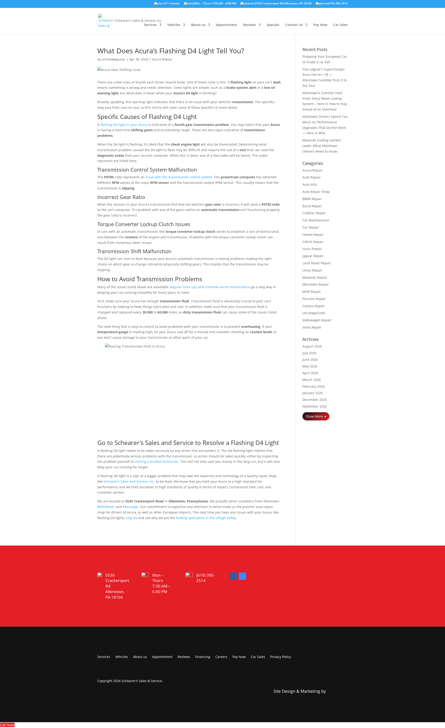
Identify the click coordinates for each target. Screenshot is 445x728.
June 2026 (310, 359)
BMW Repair (312, 199)
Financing (202, 657)
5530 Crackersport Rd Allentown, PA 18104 (283, 3)
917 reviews (171, 3)
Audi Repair (311, 177)
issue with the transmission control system (179, 177)
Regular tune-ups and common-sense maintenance (210, 287)
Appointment (226, 25)
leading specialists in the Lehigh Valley (206, 518)
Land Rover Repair (316, 263)
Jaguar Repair (313, 256)
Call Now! (7, 725)
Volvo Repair (312, 327)
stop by (131, 518)
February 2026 (313, 386)
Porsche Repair (314, 299)
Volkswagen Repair (317, 320)
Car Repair (310, 227)
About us (198, 25)
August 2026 (312, 346)
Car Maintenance (315, 220)
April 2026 (310, 373)
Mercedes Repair (315, 284)
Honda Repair (313, 234)
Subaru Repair (313, 306)
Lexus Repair (312, 270)
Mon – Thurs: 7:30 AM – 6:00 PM (215, 3)
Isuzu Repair (312, 248)
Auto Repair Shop (316, 191)
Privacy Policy (280, 657)
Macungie (130, 506)
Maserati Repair (314, 277)
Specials (273, 25)
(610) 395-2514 (338, 3)
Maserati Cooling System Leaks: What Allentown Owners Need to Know (321, 145)
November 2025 (314, 406)
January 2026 (312, 393)
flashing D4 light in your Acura (123, 124)
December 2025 (314, 399)
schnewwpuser (113, 59)
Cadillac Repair (314, 213)
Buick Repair (312, 206)
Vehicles (173, 25)
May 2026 (309, 366)
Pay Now (320, 25)
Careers (221, 657)
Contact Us (294, 25)
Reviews (249, 25)
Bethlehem (105, 506)
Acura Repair (162, 59)
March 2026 (311, 379)
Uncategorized (313, 313)
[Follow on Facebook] (233, 576)
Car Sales (340, 25)
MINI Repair (311, 291)
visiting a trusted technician (156, 461)
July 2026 (309, 353)
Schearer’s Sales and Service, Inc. (129, 481)
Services (150, 25)
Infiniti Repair (313, 241)
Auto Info (309, 184)
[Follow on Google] (242, 576)
